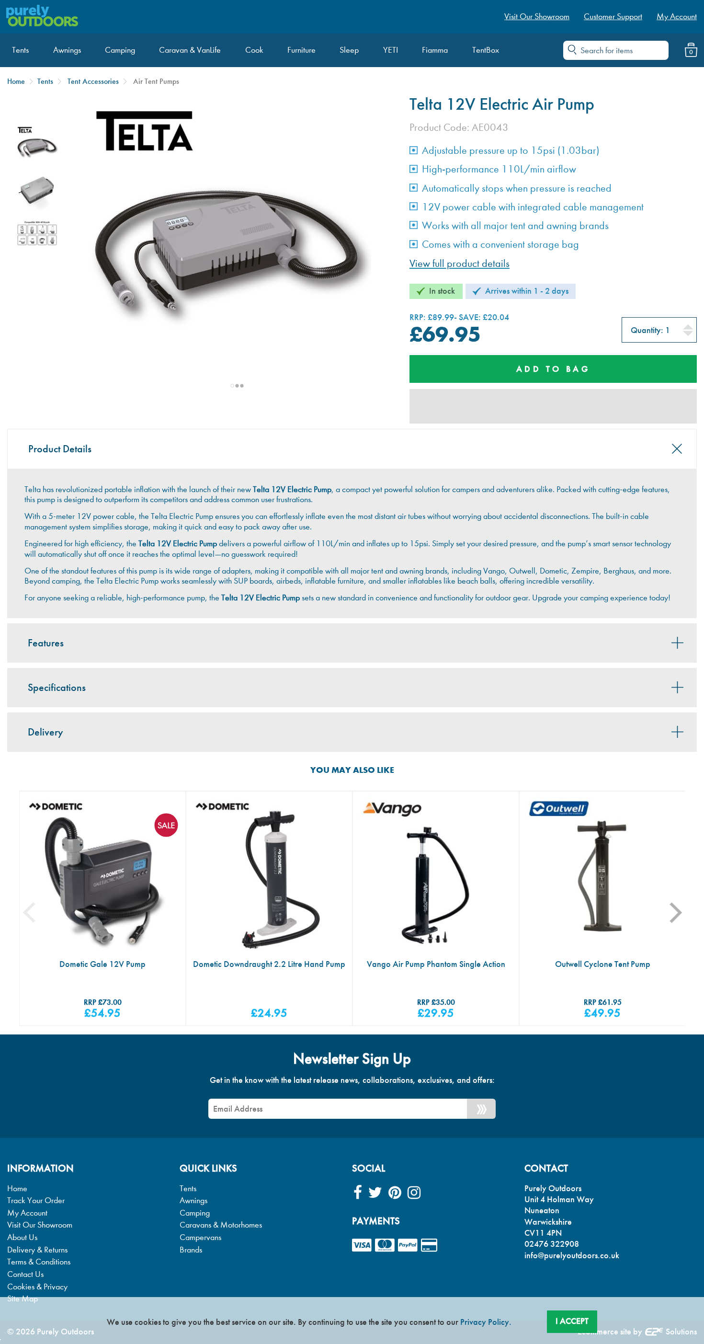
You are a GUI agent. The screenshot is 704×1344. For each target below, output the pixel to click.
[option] (37, 146)
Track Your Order (36, 1200)
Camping (195, 1213)
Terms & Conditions (38, 1262)
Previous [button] (36, 912)
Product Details (59, 449)
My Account (27, 1213)
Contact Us (25, 1274)
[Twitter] (375, 1193)
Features (46, 643)
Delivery (45, 732)
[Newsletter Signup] (481, 1109)
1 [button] (232, 386)
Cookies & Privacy (37, 1287)
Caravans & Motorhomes (221, 1225)
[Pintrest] (394, 1193)
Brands (191, 1250)
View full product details (459, 263)
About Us (22, 1237)
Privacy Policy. (485, 1322)
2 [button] (237, 386)
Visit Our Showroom (39, 1225)
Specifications (57, 687)
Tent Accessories (93, 81)
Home (16, 81)
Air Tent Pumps (156, 81)
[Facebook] (357, 1193)
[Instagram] (414, 1193)
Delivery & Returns (37, 1250)
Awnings (193, 1200)
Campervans (200, 1237)
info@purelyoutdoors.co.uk (571, 1255)
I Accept (572, 1321)
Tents (45, 81)
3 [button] (242, 386)
